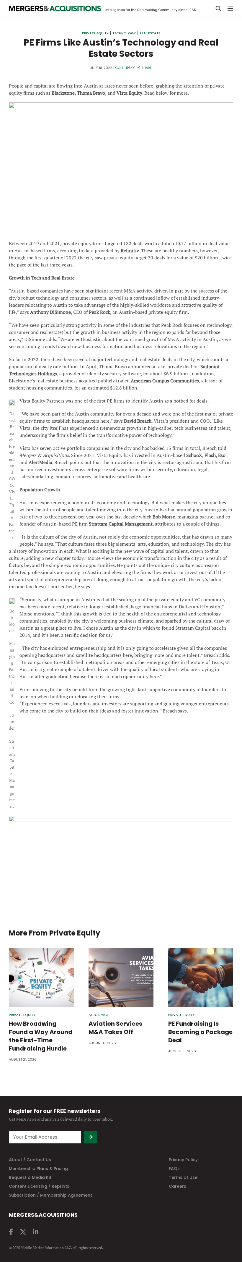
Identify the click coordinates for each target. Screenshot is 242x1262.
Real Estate (150, 33)
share (146, 67)
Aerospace (99, 1015)
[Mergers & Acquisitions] (55, 9)
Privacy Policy (183, 1160)
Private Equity (95, 33)
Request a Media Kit (30, 1177)
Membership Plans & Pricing (38, 1168)
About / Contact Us (30, 1160)
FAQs (174, 1168)
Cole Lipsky (125, 67)
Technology (124, 33)
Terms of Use (183, 1177)
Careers (177, 1186)
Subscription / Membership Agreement (50, 1195)
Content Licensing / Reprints (39, 1186)
